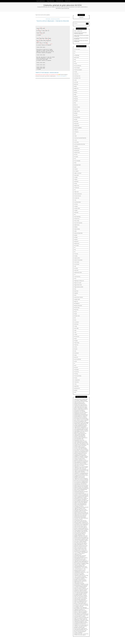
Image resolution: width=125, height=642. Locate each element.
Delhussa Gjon (76, 150)
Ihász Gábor (76, 212)
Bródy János (76, 123)
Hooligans (76, 206)
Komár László (76, 262)
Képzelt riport (76, 243)
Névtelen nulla (76, 315)
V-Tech (75, 384)
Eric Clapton (76, 171)
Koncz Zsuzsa (76, 264)
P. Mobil (75, 334)
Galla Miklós (76, 181)
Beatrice (75, 92)
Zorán (75, 392)
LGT (74, 274)
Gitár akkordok (67, 1)
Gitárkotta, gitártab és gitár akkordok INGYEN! (62, 5)
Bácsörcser (76, 84)
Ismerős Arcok (76, 218)
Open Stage (76, 328)
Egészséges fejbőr (77, 164)
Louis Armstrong (77, 276)
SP (74, 363)
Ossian (75, 330)
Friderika (75, 179)
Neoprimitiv (76, 309)
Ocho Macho (76, 322)
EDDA (75, 162)
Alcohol (75, 63)
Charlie (75, 135)
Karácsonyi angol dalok (78, 233)
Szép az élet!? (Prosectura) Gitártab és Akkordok (81, 36)
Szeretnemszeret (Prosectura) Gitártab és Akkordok (80, 33)
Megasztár (76, 293)
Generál (75, 183)
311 (74, 53)
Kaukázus (76, 239)
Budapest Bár (76, 125)
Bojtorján (75, 113)
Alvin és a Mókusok (77, 65)
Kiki (74, 251)
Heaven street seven (78, 193)
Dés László (76, 156)
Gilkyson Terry (76, 185)
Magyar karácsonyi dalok (78, 286)
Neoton (75, 311)
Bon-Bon (75, 115)
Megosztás (81, 17)
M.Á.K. (75, 278)
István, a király (76, 220)
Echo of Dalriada (77, 160)
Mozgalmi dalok (77, 299)
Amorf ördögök (77, 67)
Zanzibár (75, 390)
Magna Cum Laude (77, 282)
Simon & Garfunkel (77, 359)
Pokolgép (76, 340)
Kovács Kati (76, 270)
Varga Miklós (76, 386)
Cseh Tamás (76, 142)
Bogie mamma (77, 111)
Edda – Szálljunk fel (78, 30)
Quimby (75, 346)
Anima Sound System (78, 69)
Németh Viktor (77, 307)
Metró (75, 295)
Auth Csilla (76, 82)
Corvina (75, 140)
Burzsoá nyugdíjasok (78, 127)
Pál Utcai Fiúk (76, 336)
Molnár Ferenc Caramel (78, 297)
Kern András (76, 245)
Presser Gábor (76, 342)
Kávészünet (76, 241)
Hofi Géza (76, 204)
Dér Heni (75, 154)
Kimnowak (76, 253)
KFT (74, 247)
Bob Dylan (76, 109)
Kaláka (75, 231)
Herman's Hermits (77, 195)
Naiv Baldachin (77, 303)
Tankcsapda (76, 369)
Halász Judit (76, 191)
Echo (75, 158)
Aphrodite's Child (77, 78)
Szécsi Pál (76, 367)
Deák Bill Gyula (77, 148)
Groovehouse (76, 187)
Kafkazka (75, 226)
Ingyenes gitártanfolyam (40, 1)
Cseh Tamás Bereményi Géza (79, 144)
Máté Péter (76, 291)
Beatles (75, 90)
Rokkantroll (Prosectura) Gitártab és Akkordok (81, 41)
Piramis (75, 338)
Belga (75, 94)
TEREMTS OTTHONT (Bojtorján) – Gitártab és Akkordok (46, 72)
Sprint (75, 365)
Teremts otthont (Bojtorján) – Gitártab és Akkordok (52, 21)
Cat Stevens (76, 131)
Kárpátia (75, 235)
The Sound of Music (77, 375)
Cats (75, 133)
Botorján (75, 119)
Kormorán (76, 268)
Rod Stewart (76, 353)
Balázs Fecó (76, 88)
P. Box (75, 332)
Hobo (75, 200)
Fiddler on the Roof (77, 173)
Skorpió (75, 361)
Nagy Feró (76, 301)
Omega (75, 326)
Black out (76, 104)
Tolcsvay (75, 377)
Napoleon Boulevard (78, 305)
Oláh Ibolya (76, 324)
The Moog (76, 373)
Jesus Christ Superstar (78, 222)
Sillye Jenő (76, 357)
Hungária (75, 210)
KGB (75, 249)
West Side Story (77, 388)
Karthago (75, 237)
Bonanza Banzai (77, 117)
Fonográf (75, 177)
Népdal (75, 313)
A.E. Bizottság (76, 55)
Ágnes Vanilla (76, 57)
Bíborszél (76, 100)
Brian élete (76, 121)
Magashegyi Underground (79, 280)
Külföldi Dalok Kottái (59, 1)
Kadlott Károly (76, 224)
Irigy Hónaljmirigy (77, 216)
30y (74, 51)
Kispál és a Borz (77, 257)
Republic (75, 348)
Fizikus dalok (76, 175)
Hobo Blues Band (77, 202)
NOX (75, 317)
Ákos (75, 59)
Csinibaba (76, 146)
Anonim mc (76, 73)
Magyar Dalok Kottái (50, 1)
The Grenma (76, 371)
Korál (75, 266)
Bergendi (75, 96)
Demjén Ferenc (77, 152)
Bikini (75, 102)
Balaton (75, 86)
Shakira (75, 355)
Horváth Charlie (77, 208)
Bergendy (76, 98)
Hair (75, 189)
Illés (74, 214)
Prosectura (76, 344)
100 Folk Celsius (77, 49)
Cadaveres (76, 129)
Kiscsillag (75, 255)
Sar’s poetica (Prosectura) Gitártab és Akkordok (81, 38)
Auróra (75, 80)
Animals (75, 71)
